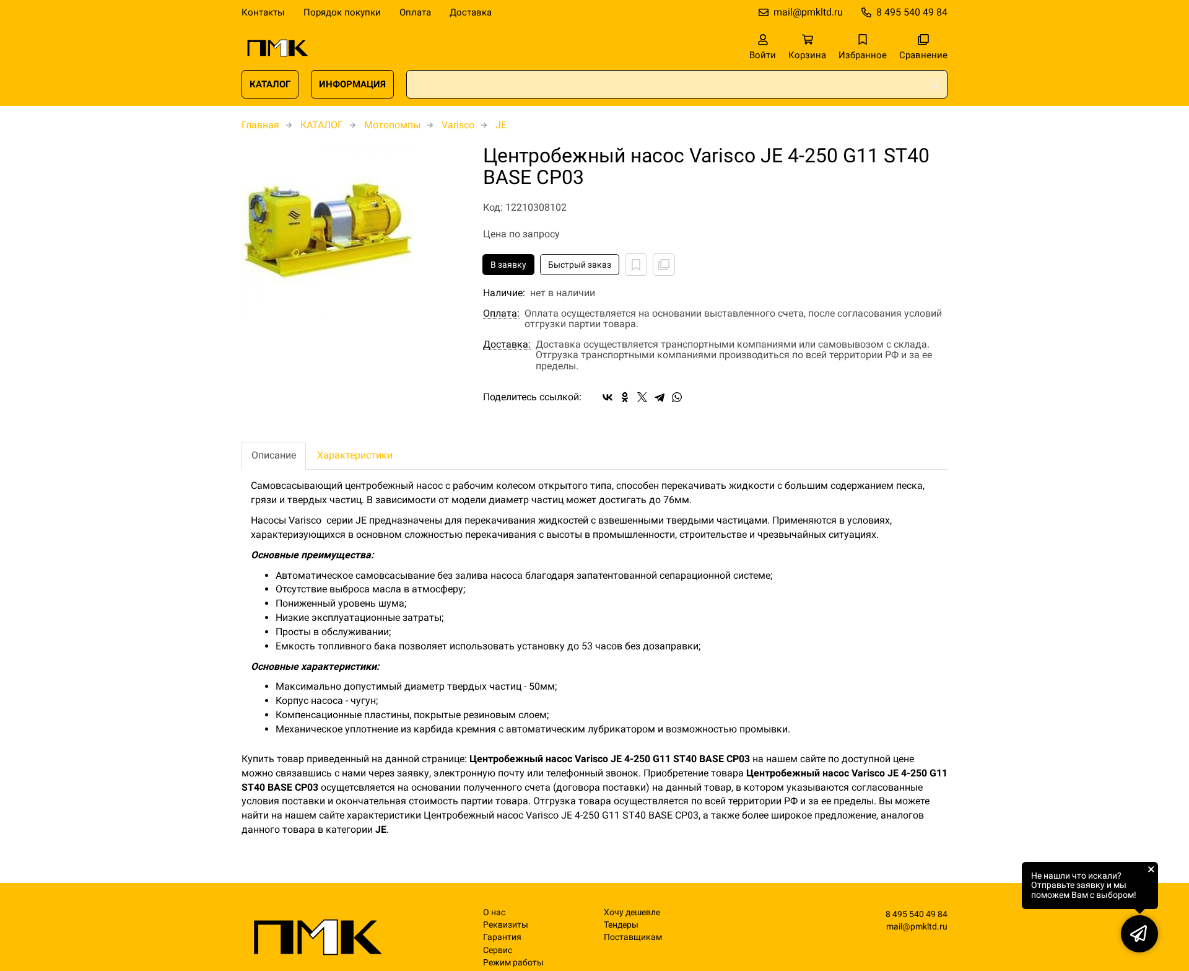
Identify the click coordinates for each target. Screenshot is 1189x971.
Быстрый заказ (579, 265)
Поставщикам (633, 937)
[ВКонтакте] (607, 397)
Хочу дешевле (632, 912)
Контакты (263, 12)
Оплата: (501, 313)
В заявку (508, 265)
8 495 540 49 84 (911, 12)
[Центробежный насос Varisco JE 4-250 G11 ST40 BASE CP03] (353, 231)
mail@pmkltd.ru (808, 12)
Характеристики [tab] (355, 455)
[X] (642, 397)
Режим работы (513, 962)
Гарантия (502, 937)
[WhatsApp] (676, 397)
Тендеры (621, 924)
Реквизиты (505, 924)
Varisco (458, 125)
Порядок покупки (342, 12)
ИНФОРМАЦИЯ (352, 84)
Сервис (497, 950)
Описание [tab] (273, 455)
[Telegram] (659, 397)
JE (501, 125)
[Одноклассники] (624, 397)
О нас (494, 912)
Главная (260, 125)
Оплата (415, 12)
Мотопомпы (392, 125)
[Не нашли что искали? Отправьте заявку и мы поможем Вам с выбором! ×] (1139, 933)
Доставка (471, 12)
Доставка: (507, 344)
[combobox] (676, 84)
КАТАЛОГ (270, 84)
